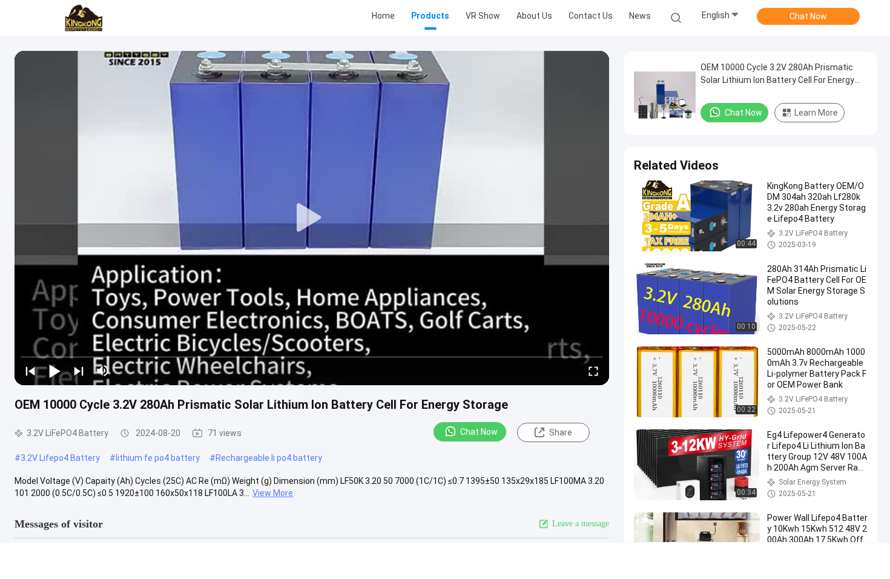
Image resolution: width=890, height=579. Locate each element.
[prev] (30, 371)
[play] (312, 218)
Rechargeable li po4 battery (269, 458)
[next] (79, 371)
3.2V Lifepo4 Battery (60, 458)
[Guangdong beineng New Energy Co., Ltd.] (83, 18)
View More (272, 493)
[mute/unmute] (103, 371)
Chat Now (808, 16)
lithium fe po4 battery (158, 458)
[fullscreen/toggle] (593, 371)
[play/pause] (54, 371)
